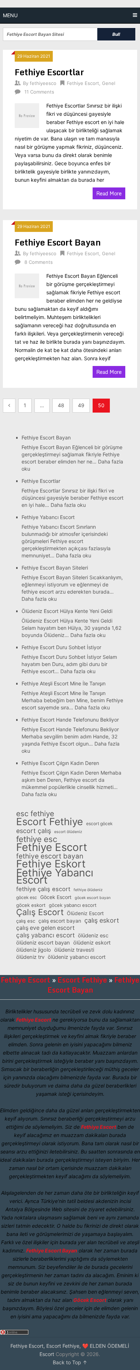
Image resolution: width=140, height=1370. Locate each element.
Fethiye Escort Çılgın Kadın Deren (60, 763)
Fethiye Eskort (50, 863)
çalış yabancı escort (45, 935)
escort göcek (99, 823)
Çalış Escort (40, 912)
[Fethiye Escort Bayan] (27, 285)
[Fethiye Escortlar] (27, 114)
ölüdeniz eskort (92, 943)
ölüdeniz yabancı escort (77, 957)
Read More (109, 193)
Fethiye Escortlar (49, 72)
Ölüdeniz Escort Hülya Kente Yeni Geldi (67, 611)
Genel (108, 83)
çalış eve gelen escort (45, 927)
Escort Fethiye (49, 821)
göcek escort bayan (93, 897)
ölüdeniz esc (93, 935)
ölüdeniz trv (30, 957)
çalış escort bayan (59, 921)
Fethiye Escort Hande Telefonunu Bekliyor (70, 720)
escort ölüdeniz (68, 831)
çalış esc (25, 921)
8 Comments (38, 262)
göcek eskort (31, 905)
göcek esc (26, 897)
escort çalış (33, 830)
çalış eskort (101, 920)
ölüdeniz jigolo (33, 950)
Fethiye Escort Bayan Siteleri (55, 568)
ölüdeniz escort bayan (43, 943)
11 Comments (39, 92)
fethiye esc (36, 839)
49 (81, 405)
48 (61, 405)
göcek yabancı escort (73, 905)
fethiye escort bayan (49, 856)
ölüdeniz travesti (74, 950)
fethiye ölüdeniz (88, 890)
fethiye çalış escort (43, 889)
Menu (10, 15)
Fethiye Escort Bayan (58, 242)
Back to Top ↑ (70, 1362)
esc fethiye (35, 813)
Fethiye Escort (83, 83)
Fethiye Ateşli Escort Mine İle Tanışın (64, 683)
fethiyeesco (43, 83)
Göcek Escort (55, 897)
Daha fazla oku (68, 505)
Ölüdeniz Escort (85, 913)
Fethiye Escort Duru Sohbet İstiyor (61, 647)
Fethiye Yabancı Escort (48, 517)
